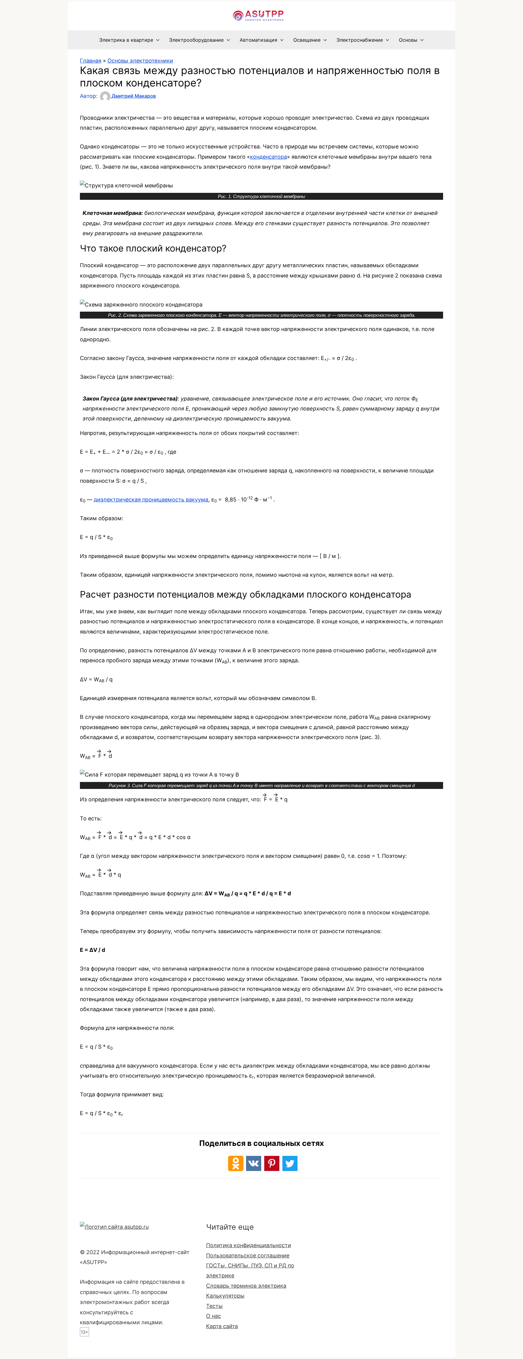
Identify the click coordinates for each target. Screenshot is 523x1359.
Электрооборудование (196, 40)
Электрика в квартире (126, 40)
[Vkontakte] (253, 1163)
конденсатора (268, 157)
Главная (90, 60)
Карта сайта (222, 1326)
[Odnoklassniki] (235, 1163)
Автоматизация (258, 40)
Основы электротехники (140, 60)
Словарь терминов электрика (246, 1286)
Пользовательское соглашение (247, 1255)
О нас (213, 1316)
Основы (408, 40)
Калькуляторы (225, 1296)
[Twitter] (290, 1163)
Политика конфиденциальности (248, 1245)
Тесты (214, 1306)
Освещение (307, 40)
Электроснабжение (360, 40)
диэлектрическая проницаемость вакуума (151, 499)
